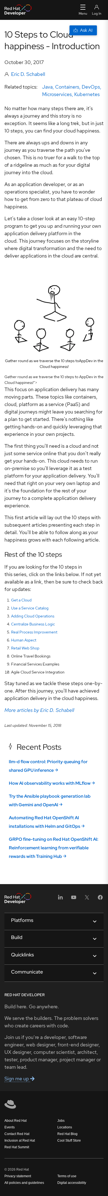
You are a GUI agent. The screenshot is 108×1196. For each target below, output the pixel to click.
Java (47, 87)
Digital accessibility (71, 1183)
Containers (67, 87)
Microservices (57, 94)
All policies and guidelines (24, 1183)
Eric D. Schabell (28, 74)
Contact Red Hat (16, 1134)
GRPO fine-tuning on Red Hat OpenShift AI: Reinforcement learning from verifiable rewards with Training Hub (53, 847)
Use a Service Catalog (29, 608)
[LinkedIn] (60, 899)
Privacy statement (17, 1176)
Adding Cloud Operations (32, 616)
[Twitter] (87, 899)
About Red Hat (15, 1121)
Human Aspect (23, 640)
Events (9, 1127)
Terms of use (66, 1176)
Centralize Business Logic (33, 624)
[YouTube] (73, 899)
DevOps (91, 87)
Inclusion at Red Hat (19, 1140)
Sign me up (17, 1078)
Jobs (61, 1121)
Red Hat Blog (67, 1134)
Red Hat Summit (16, 1147)
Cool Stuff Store (69, 1140)
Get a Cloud (21, 600)
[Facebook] (100, 899)
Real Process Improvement (34, 632)
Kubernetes (87, 94)
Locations (64, 1127)
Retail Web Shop (25, 648)
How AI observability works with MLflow (50, 783)
